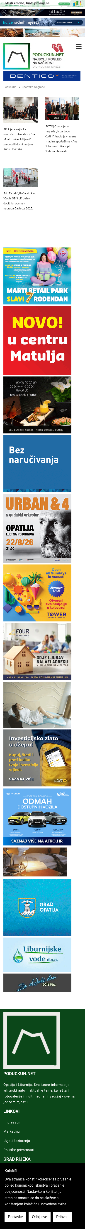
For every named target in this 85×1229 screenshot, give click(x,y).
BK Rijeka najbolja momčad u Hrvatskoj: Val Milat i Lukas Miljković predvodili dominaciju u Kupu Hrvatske (19, 139)
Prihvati (62, 1217)
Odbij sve (39, 1217)
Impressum (12, 1122)
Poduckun (9, 87)
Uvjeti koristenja (16, 1141)
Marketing (11, 1131)
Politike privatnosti (18, 1150)
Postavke (15, 1217)
